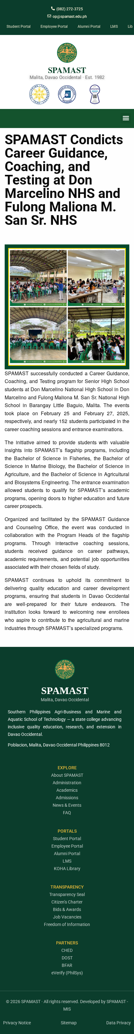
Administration (67, 782)
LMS (67, 861)
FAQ (67, 812)
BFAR (67, 965)
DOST (67, 957)
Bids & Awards (67, 909)
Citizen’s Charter (67, 901)
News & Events (67, 805)
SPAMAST (67, 70)
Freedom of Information (67, 924)
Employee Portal (67, 846)
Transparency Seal (67, 894)
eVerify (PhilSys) (67, 972)
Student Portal (67, 838)
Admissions (67, 797)
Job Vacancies (67, 916)
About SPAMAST (67, 775)
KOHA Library (67, 868)
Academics (67, 790)
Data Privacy (118, 1022)
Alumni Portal (67, 853)
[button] (126, 118)
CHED (67, 950)
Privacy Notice (17, 1022)
